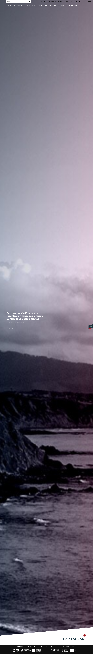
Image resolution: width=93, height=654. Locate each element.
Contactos (63, 5)
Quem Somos (18, 5)
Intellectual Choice (71, 646)
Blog (33, 5)
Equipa (40, 5)
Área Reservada (73, 5)
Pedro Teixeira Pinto (32, 646)
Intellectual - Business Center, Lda (48, 646)
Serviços (27, 5)
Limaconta (61, 646)
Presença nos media (51, 5)
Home (10, 5)
